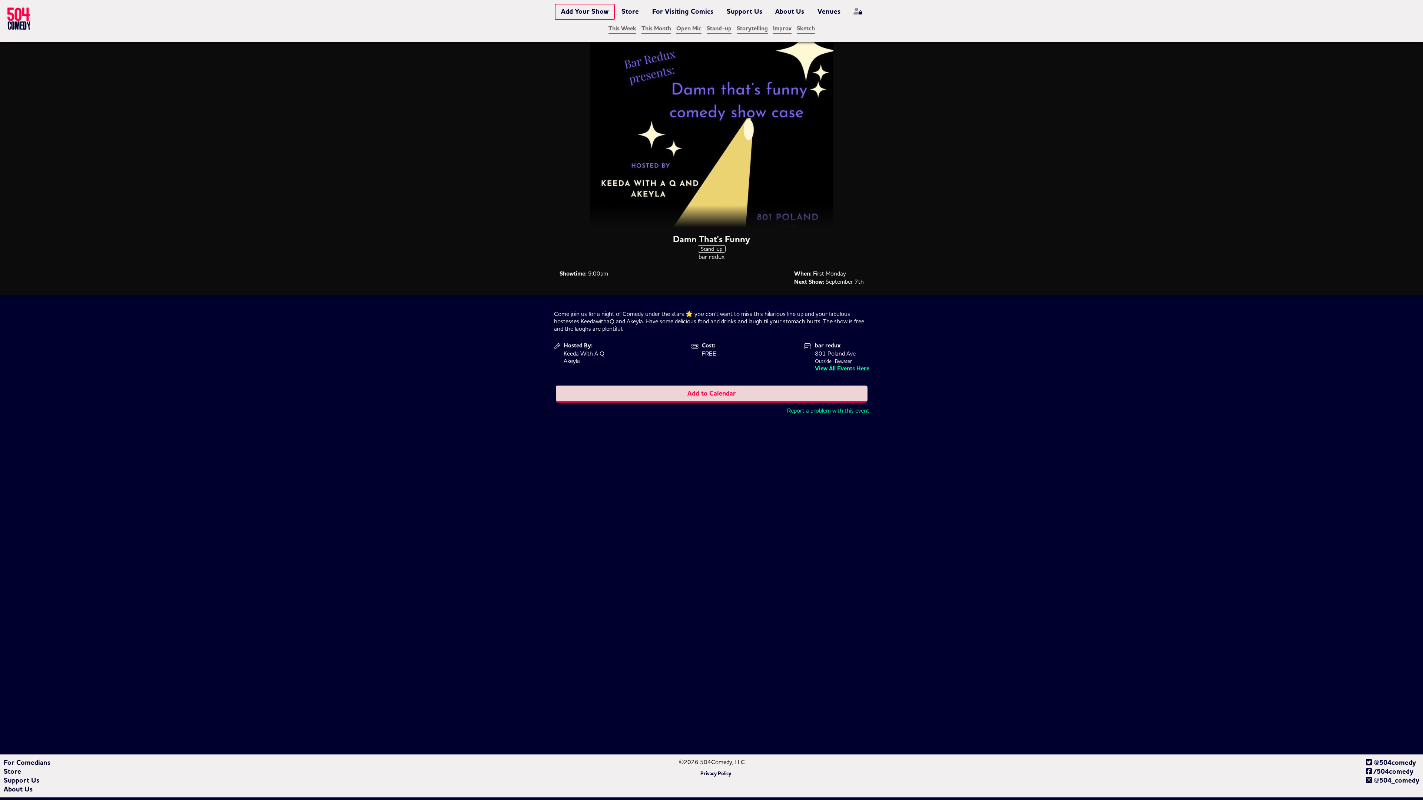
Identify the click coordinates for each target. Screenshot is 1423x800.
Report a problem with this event (828, 410)
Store (630, 11)
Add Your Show (584, 11)
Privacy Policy (715, 773)
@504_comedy (1395, 780)
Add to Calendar (711, 393)
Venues (828, 11)
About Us (789, 11)
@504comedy (1394, 762)
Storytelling (752, 28)
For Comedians (27, 762)
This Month (656, 28)
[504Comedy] (33, 20)
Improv (782, 28)
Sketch (806, 28)
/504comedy (1392, 771)
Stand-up (719, 28)
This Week (622, 28)
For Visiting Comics (682, 11)
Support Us (744, 11)
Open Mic (688, 28)
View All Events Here (842, 368)
